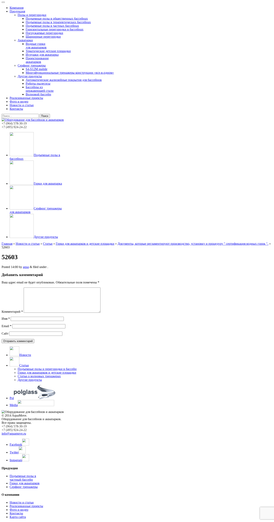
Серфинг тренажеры (32, 65)
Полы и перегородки (32, 15)
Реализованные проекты (26, 98)
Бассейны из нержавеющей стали (40, 88)
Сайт (5, 333)
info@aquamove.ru (14, 433)
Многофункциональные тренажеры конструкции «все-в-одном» (70, 72)
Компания (16, 7)
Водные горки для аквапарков (36, 45)
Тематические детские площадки (48, 51)
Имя (6, 318)
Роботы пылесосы (38, 83)
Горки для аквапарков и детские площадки (85, 243)
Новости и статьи (22, 105)
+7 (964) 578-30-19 (14, 123)
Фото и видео (19, 101)
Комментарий (12, 311)
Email (6, 326)
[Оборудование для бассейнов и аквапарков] (33, 119)
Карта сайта (18, 517)
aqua (26, 267)
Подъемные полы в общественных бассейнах (57, 18)
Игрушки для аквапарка (42, 54)
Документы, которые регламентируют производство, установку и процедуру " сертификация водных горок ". (193, 243)
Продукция (17, 11)
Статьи (48, 243)
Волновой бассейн (38, 94)
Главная (7, 243)
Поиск (44, 115)
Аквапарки (25, 40)
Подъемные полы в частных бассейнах (52, 25)
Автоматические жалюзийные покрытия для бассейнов (64, 80)
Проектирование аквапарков (37, 60)
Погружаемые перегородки (44, 33)
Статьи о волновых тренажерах (39, 376)
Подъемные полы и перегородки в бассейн (47, 369)
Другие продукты (30, 76)
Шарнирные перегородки (43, 36)
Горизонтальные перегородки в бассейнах (54, 29)
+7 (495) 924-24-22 (14, 127)
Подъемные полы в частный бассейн (23, 477)
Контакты (16, 108)
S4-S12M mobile (36, 69)
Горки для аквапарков (25, 483)
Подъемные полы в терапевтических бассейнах (58, 22)
